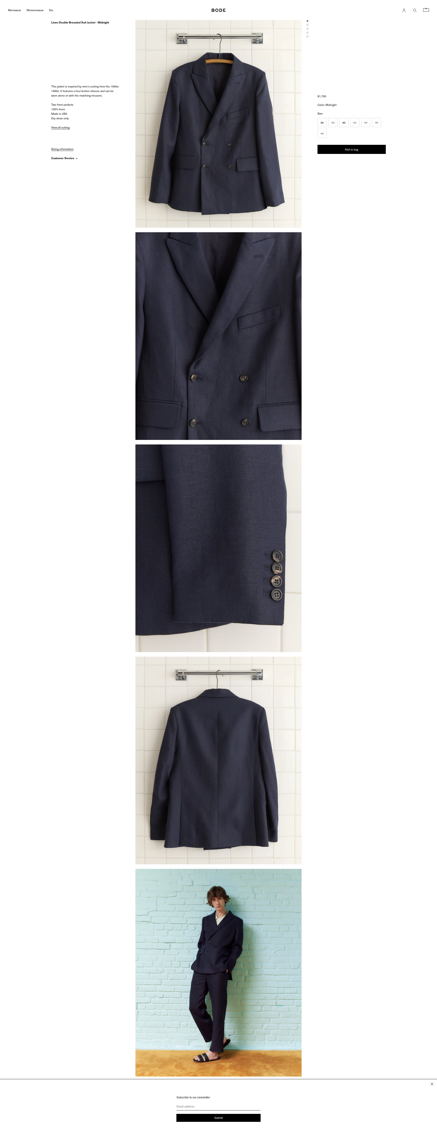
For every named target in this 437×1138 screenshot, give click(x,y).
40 (344, 122)
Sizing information (62, 149)
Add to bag (351, 149)
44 (365, 122)
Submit (218, 1118)
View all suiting (60, 127)
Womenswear (35, 10)
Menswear (14, 10)
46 (376, 122)
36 (322, 122)
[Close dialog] (432, 1084)
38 (333, 122)
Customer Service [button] (63, 158)
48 (322, 133)
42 (354, 122)
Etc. (51, 10)
